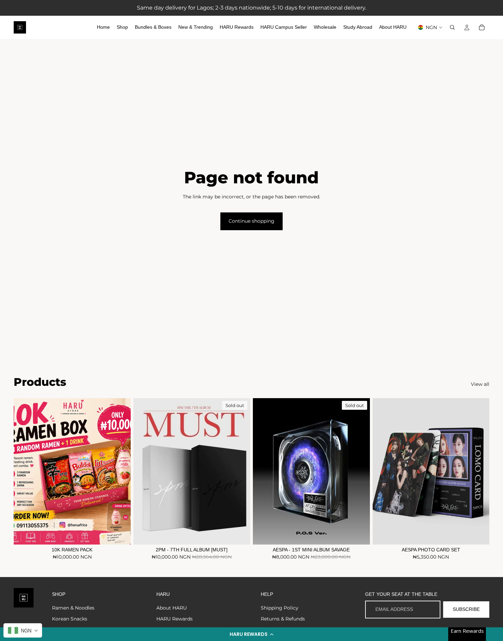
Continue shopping (251, 221)
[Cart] (481, 27)
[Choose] (479, 534)
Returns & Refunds (283, 619)
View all (480, 384)
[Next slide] (240, 471)
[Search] (452, 27)
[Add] (120, 534)
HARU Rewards (174, 619)
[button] (251, 634)
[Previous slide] (143, 471)
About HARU (171, 608)
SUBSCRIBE (466, 609)
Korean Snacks (69, 619)
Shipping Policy (279, 608)
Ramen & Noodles (73, 608)
